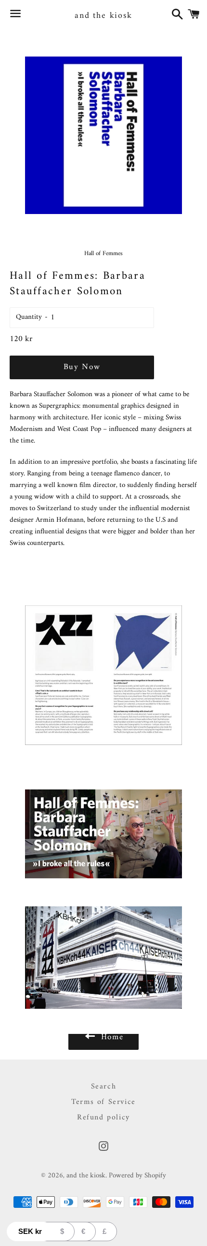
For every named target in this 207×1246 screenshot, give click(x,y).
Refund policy (103, 1117)
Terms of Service (103, 1102)
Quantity (29, 317)
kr (30, 1231)
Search (103, 1086)
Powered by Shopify (137, 1175)
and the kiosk (103, 16)
